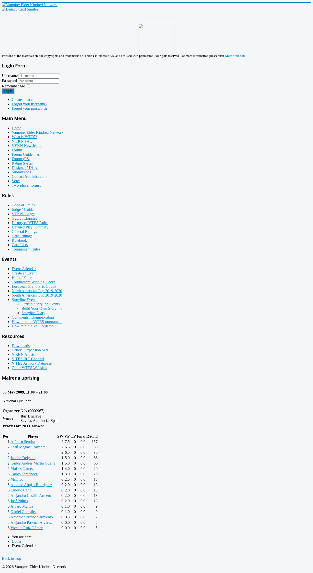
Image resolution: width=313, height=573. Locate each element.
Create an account (25, 99)
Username (10, 75)
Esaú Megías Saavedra (28, 447)
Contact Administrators (29, 176)
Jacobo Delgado (23, 458)
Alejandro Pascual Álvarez (31, 522)
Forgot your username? (29, 104)
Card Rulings (22, 236)
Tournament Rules (26, 249)
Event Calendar (24, 269)
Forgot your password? (29, 108)
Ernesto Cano (21, 490)
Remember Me (13, 86)
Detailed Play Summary (30, 227)
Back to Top (11, 558)
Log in (8, 91)
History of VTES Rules (30, 223)
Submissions (21, 172)
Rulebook (19, 240)
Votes (16, 181)
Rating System (23, 163)
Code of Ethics (23, 205)
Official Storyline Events (41, 304)
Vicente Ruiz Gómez (27, 528)
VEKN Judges (23, 214)
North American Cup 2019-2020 (37, 291)
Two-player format (26, 185)
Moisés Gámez (22, 468)
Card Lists (20, 245)
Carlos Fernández (24, 474)
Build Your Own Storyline (42, 308)
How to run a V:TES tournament (37, 322)
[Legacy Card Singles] (20, 9)
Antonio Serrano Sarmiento (32, 517)
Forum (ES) (21, 159)
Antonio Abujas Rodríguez (31, 485)
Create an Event (24, 273)
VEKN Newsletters (27, 145)
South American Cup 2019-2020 (37, 295)
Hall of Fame (22, 277)
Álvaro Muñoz (22, 506)
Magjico (17, 479)
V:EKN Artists (23, 354)
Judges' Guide (23, 209)
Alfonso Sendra (23, 442)
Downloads (21, 346)
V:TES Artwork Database (32, 363)
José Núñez (19, 501)
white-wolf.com (235, 56)
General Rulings (24, 231)
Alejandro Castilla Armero (31, 495)
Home (16, 128)
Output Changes (24, 218)
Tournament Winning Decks (33, 282)
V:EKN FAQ (22, 141)
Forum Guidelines (26, 154)
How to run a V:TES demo (33, 326)
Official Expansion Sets (30, 350)
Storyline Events (24, 300)
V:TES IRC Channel (28, 359)
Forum (17, 150)
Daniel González (23, 512)
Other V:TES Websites (29, 368)
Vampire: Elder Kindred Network (37, 132)
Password (10, 81)
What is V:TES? (24, 137)
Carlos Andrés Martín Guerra (33, 463)
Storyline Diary (33, 313)
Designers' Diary (25, 168)
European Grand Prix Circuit (34, 286)
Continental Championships (33, 317)
